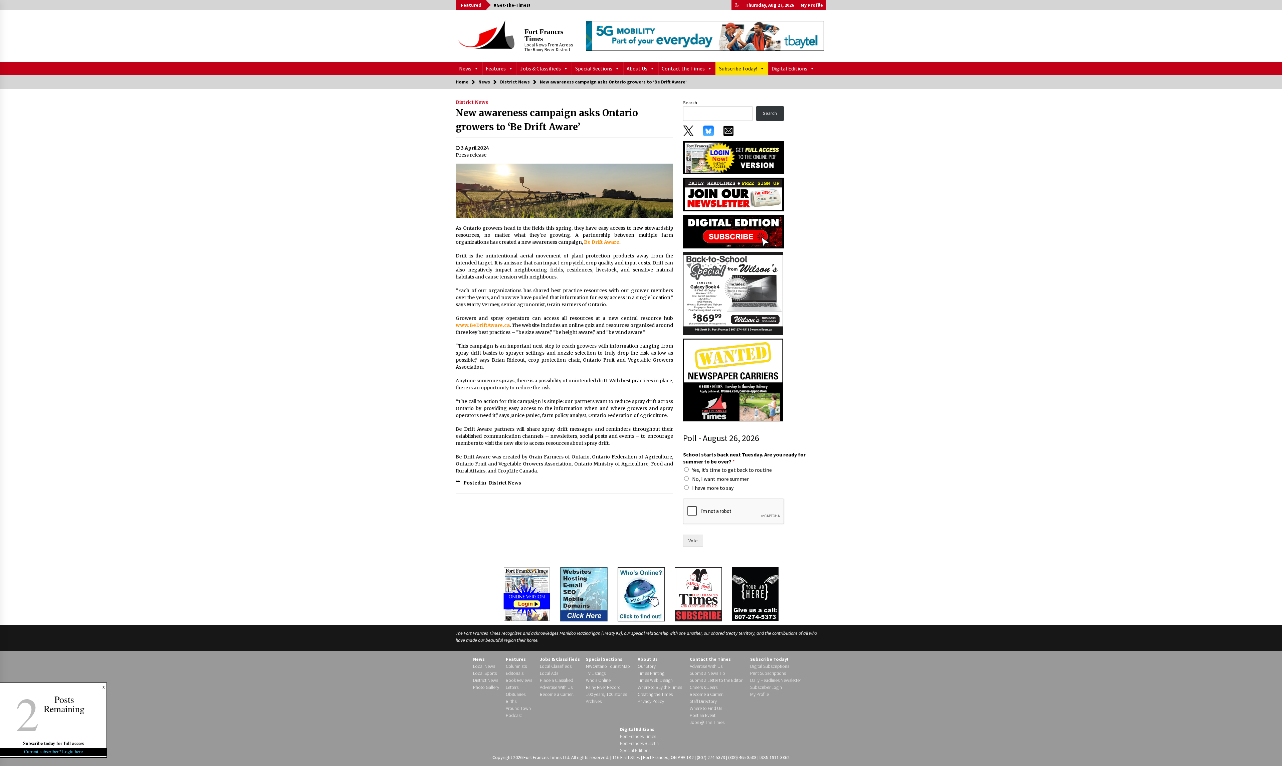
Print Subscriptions (768, 673)
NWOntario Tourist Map (608, 666)
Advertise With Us (556, 687)
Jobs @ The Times (707, 722)
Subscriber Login (766, 687)
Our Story (647, 666)
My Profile (812, 5)
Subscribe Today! (738, 68)
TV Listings (596, 673)
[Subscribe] (698, 594)
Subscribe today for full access (53, 743)
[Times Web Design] (584, 594)
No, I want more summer (720, 478)
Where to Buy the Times (660, 687)
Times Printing (651, 673)
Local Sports (485, 673)
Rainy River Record (603, 687)
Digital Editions (789, 68)
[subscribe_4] (733, 194)
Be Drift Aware (601, 242)
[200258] (733, 293)
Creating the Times (655, 694)
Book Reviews (519, 680)
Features (496, 68)
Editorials (514, 673)
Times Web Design (655, 680)
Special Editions (635, 750)
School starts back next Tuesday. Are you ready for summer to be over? (744, 458)
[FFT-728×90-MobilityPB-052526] (705, 35)
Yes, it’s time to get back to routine (732, 469)
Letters (512, 687)
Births (511, 701)
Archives (594, 701)
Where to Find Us (706, 708)
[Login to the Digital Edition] (526, 593)
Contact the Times (683, 68)
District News (472, 102)
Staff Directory (703, 701)
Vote (693, 541)
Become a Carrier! (557, 694)
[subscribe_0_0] (733, 157)
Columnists (516, 666)
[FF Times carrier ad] (733, 380)
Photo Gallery (486, 687)
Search (690, 103)
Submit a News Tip (707, 673)
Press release (471, 155)
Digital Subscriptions (769, 666)
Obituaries (515, 694)
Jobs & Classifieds (540, 68)
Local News (484, 666)
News (465, 68)
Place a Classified (556, 680)
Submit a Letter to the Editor (716, 680)
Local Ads (549, 673)
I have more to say (712, 488)
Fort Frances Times (543, 35)
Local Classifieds (556, 666)
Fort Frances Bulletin (639, 743)
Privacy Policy (651, 701)
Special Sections (593, 68)
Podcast (514, 715)
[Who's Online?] (641, 594)
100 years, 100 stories (606, 694)
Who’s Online (598, 680)
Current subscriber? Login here (53, 751)
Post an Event (702, 715)
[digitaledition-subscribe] (733, 231)
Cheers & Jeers (703, 687)
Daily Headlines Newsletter (775, 680)
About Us (637, 68)
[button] (737, 5)
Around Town (518, 708)
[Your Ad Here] (755, 594)
